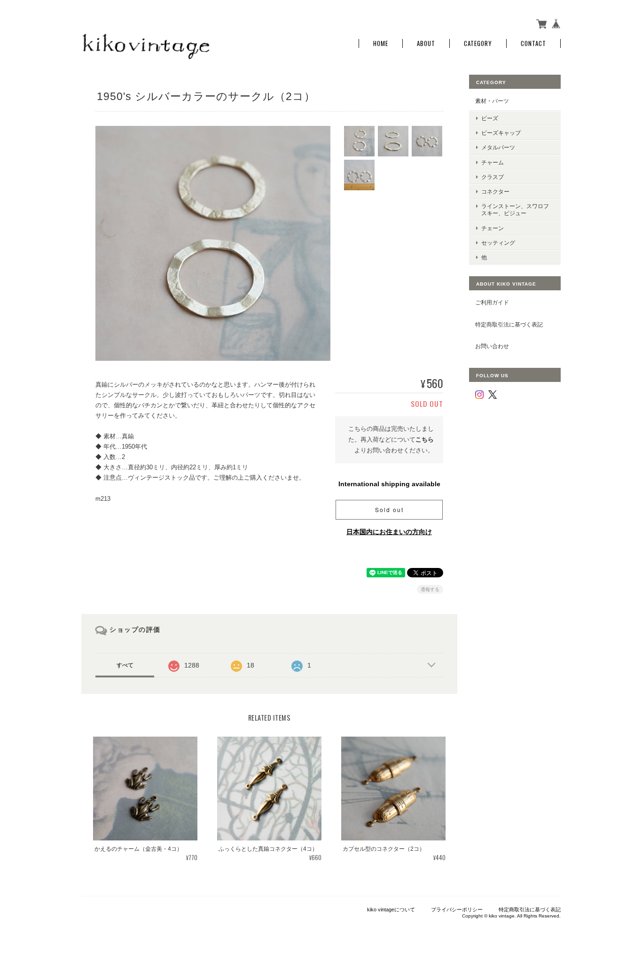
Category (478, 43)
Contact (533, 43)
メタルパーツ (498, 147)
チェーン (492, 228)
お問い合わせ (492, 346)
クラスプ (492, 177)
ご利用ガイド (492, 302)
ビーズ (489, 118)
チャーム (492, 162)
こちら (424, 439)
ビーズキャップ (501, 133)
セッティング (498, 243)
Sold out (389, 509)
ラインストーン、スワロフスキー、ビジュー (515, 209)
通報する (430, 589)
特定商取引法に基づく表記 (509, 324)
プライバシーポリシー (457, 909)
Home (380, 43)
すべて (125, 665)
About (426, 43)
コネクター (495, 191)
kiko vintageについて (391, 909)
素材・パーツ (492, 101)
